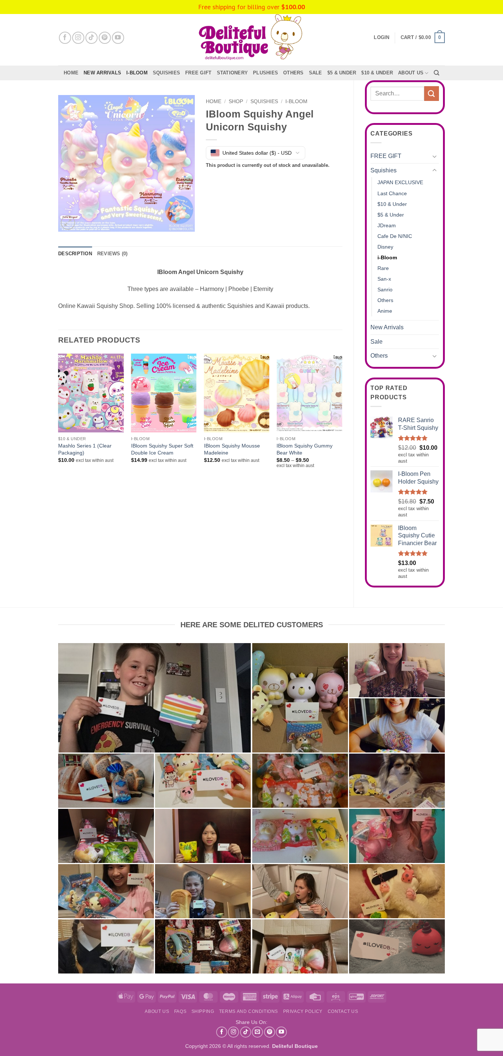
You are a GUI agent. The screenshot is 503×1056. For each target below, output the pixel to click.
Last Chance (392, 193)
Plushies (265, 73)
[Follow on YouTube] (118, 38)
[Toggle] (434, 156)
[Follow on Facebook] (65, 38)
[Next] (342, 417)
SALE (315, 73)
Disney (385, 247)
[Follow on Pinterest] (105, 38)
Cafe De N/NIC (394, 236)
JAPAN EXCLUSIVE (400, 182)
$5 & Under (341, 73)
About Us (410, 73)
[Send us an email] (257, 1032)
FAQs (180, 1011)
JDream (386, 225)
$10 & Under (377, 73)
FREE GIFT (198, 73)
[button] (423, 38)
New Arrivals (102, 73)
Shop (236, 101)
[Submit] (431, 93)
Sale (376, 341)
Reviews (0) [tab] (112, 253)
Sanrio (385, 289)
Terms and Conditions (248, 1011)
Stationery (232, 73)
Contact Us (343, 1011)
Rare (383, 268)
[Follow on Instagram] (78, 38)
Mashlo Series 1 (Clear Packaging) (85, 449)
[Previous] (58, 417)
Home (71, 73)
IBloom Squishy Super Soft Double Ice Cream (162, 449)
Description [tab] (75, 253)
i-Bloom (137, 73)
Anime (384, 311)
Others (293, 73)
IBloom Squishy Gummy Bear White (305, 449)
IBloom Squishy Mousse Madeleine (232, 449)
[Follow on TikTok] (91, 38)
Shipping (202, 1011)
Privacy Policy (303, 1011)
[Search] (436, 73)
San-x (384, 279)
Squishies (166, 73)
